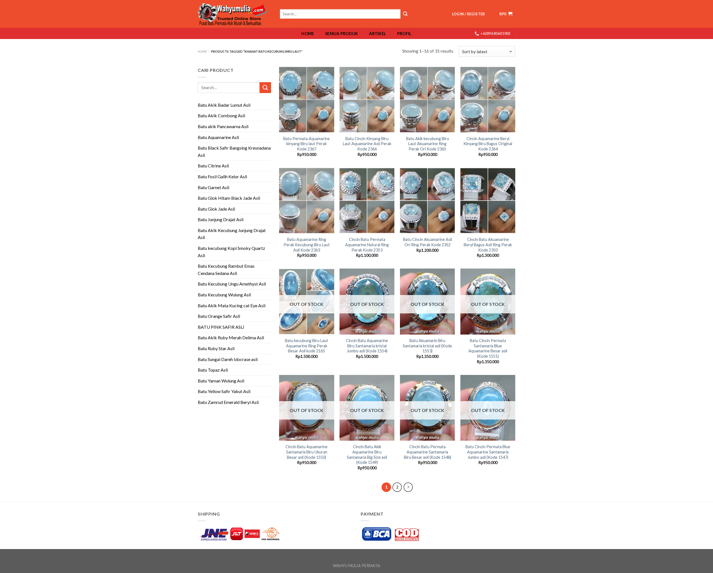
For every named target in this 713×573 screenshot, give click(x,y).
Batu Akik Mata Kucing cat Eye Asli (231, 305)
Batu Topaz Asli (213, 369)
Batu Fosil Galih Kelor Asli (222, 176)
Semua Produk (341, 33)
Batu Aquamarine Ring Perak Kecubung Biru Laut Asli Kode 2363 (307, 244)
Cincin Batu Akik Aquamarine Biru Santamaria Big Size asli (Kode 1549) (367, 454)
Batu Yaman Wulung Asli (221, 380)
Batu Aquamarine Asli (218, 137)
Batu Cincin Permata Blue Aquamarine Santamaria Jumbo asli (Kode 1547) (487, 451)
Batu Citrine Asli (213, 165)
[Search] (405, 14)
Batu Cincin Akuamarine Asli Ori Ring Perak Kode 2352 (427, 242)
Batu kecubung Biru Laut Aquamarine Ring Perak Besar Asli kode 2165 (306, 345)
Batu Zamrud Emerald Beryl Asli (228, 402)
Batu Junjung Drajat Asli (220, 219)
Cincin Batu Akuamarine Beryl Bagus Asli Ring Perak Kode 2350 (488, 244)
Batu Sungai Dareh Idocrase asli (228, 359)
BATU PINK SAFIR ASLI (221, 327)
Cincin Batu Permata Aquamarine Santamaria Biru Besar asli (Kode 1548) (427, 451)
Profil (404, 33)
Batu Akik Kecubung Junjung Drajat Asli (232, 234)
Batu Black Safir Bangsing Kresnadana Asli (234, 151)
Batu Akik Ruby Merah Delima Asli (231, 337)
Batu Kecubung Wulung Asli (224, 294)
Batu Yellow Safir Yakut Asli (224, 391)
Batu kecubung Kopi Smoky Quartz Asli (231, 251)
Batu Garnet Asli (213, 187)
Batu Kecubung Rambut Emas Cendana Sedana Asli (226, 269)
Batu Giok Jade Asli (216, 208)
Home (307, 33)
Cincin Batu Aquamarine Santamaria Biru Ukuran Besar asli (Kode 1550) (306, 451)
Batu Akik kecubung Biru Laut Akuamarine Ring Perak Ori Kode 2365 (427, 143)
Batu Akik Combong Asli (221, 115)
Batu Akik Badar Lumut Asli (224, 105)
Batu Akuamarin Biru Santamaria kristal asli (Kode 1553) (427, 345)
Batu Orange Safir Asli (219, 316)
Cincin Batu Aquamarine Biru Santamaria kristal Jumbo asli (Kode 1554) (367, 345)
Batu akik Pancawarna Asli (223, 126)
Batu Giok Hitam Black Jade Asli (229, 198)
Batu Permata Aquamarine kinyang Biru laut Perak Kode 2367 (306, 143)
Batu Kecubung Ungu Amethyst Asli (232, 283)
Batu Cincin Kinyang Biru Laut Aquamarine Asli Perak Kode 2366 (367, 143)
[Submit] (265, 87)
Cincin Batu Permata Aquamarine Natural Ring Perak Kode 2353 (367, 244)
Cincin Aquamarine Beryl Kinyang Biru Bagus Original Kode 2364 (487, 143)
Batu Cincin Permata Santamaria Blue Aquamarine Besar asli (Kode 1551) (487, 348)
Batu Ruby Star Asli (216, 348)
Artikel (377, 33)
